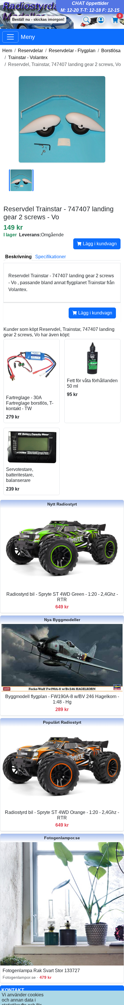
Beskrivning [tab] (18, 256)
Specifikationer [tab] (50, 256)
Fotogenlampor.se (62, 838)
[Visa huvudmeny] (10, 37)
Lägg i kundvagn (99, 243)
